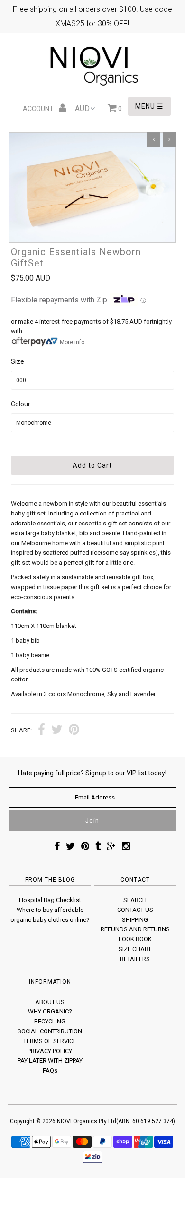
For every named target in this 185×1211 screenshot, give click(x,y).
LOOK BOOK (135, 939)
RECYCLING (49, 1021)
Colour (20, 404)
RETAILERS (135, 958)
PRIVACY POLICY (50, 1051)
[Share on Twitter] (57, 730)
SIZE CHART (135, 949)
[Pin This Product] (74, 730)
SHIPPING (135, 919)
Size (17, 361)
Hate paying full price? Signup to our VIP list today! (92, 773)
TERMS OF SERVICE (49, 1041)
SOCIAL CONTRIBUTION (50, 1031)
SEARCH (135, 899)
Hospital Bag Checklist (50, 899)
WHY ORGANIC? (50, 1011)
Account (39, 108)
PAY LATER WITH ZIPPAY (50, 1060)
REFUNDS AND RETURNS (135, 929)
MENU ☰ (149, 106)
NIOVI (64, 1121)
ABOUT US (50, 1001)
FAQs (50, 1070)
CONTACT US (135, 909)
